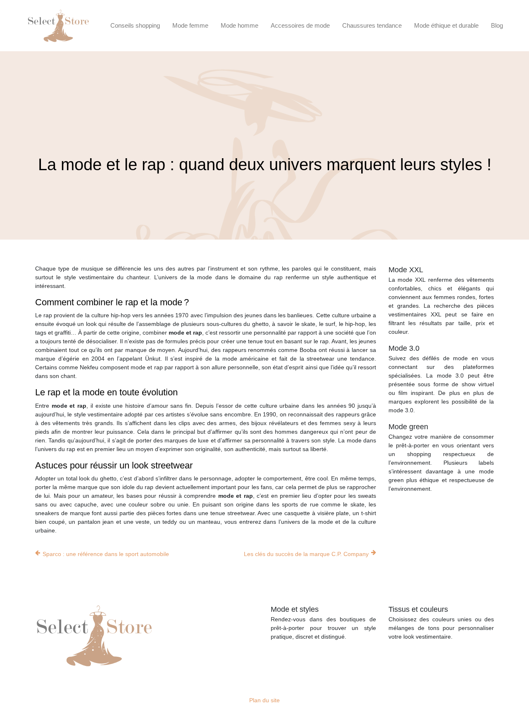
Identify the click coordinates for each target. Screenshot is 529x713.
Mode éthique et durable (446, 25)
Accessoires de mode (300, 25)
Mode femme (190, 25)
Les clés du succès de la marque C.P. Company (306, 554)
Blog (497, 25)
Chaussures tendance (372, 25)
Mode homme (239, 25)
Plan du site (264, 700)
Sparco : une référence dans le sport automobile (106, 554)
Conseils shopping (135, 25)
